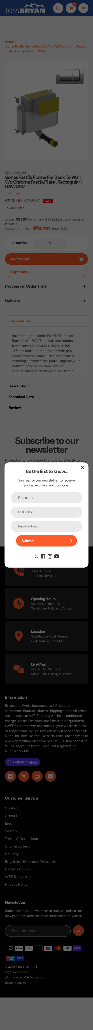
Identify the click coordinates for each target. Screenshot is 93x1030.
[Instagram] (50, 556)
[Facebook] (43, 556)
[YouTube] (56, 556)
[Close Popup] (83, 467)
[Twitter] (36, 556)
